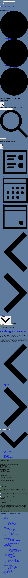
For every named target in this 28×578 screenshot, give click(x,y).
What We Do (11, 539)
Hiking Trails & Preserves (14, 540)
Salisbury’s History (12, 567)
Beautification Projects (13, 561)
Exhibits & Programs (13, 549)
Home (4, 517)
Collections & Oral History (14, 550)
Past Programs (11, 533)
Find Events (3, 138)
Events (4, 527)
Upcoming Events (12, 530)
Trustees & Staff (12, 524)
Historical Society (7, 545)
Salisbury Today (12, 566)
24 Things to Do (12, 568)
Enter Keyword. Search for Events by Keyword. (11, 107)
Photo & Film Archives (13, 551)
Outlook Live (6, 455)
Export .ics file (6, 456)
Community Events (8, 554)
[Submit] (3, 3)
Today (1, 315)
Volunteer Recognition (13, 560)
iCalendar (5, 452)
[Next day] (15, 312)
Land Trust (5, 537)
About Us (5, 518)
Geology (10, 570)
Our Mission (11, 521)
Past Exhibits (11, 532)
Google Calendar (7, 451)
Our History (11, 522)
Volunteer (7, 575)
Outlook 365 (6, 454)
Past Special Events (13, 534)
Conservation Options (13, 543)
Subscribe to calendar (5, 429)
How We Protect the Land (14, 542)
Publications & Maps (13, 523)
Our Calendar (11, 529)
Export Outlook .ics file (8, 457)
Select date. (14, 323)
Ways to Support (7, 572)
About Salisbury (7, 564)
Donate (7, 573)
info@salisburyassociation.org (10, 464)
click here (14, 480)
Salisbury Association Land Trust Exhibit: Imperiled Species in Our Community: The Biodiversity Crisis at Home (13, 331)
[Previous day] (15, 271)
